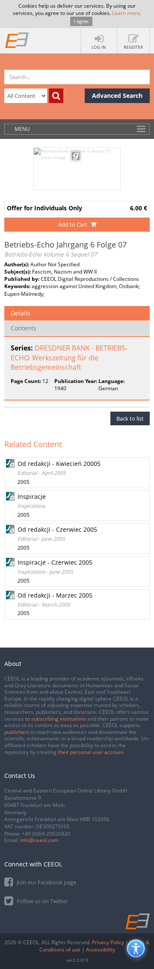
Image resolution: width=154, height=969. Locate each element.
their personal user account (90, 752)
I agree (81, 21)
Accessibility (100, 949)
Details (20, 313)
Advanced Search (117, 95)
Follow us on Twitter (41, 901)
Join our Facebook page (45, 882)
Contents (23, 328)
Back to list (130, 418)
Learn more (126, 13)
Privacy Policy (108, 942)
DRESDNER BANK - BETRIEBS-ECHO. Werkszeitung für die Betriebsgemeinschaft (69, 357)
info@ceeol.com (39, 840)
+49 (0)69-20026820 (46, 833)
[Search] (56, 95)
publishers (16, 732)
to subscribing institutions (55, 718)
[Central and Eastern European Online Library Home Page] (17, 39)
